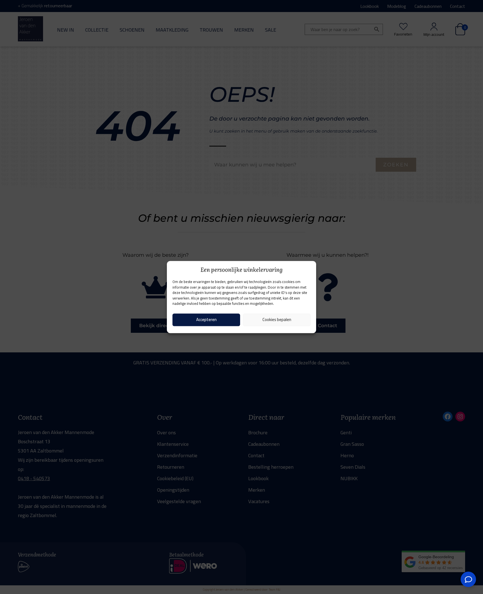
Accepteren (206, 319)
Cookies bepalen (276, 319)
